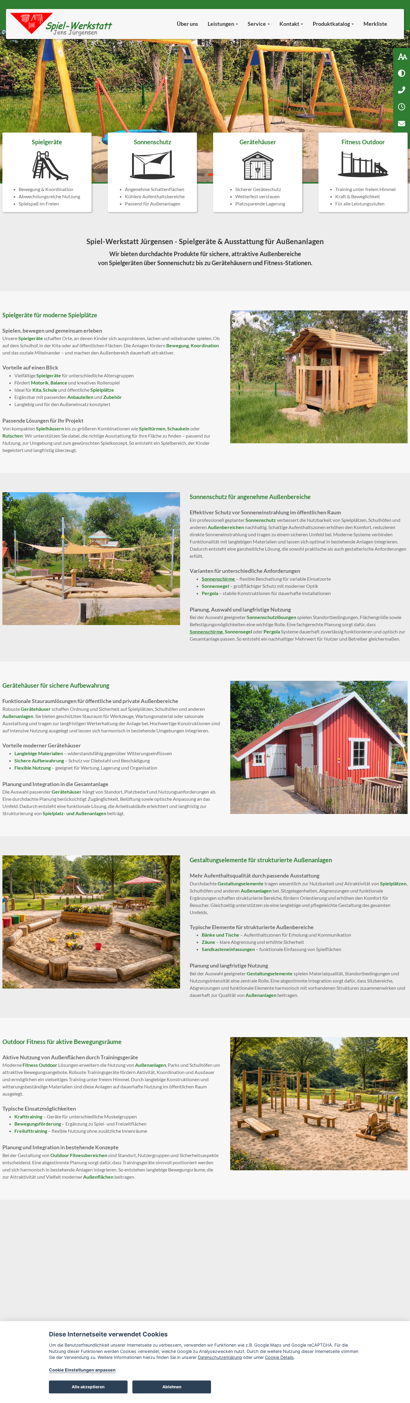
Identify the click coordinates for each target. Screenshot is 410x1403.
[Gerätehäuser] (257, 172)
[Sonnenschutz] (152, 172)
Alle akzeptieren (88, 1386)
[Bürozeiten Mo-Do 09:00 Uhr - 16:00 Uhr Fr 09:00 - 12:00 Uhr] (401, 106)
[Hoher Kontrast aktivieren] (401, 73)
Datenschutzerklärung (220, 1357)
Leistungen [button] (221, 23)
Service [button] (257, 23)
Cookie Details (279, 1357)
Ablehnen (171, 1386)
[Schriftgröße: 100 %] (401, 56)
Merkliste (375, 23)
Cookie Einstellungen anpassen (82, 1369)
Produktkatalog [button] (332, 23)
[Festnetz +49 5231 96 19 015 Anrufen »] (401, 90)
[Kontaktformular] (401, 123)
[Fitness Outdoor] (363, 172)
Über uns (187, 23)
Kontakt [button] (289, 23)
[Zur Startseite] (62, 24)
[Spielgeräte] (47, 172)
